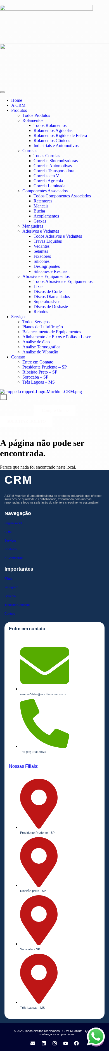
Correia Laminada (49, 185)
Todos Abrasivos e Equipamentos (63, 281)
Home (16, 100)
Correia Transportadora (54, 170)
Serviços (18, 316)
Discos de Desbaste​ (51, 306)
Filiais (8, 578)
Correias (29, 150)
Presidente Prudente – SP (44, 367)
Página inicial (13, 523)
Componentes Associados (45, 190)
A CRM (18, 105)
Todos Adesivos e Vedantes (58, 236)
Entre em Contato (37, 362)
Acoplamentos (46, 216)
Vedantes (41, 246)
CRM (7, 531)
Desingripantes (47, 266)
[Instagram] (54, 1043)
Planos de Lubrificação (42, 326)
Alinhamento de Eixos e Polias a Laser (56, 336)
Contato (18, 357)
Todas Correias (47, 155)
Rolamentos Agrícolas (53, 130)
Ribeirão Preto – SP (39, 372)
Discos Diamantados (52, 296)
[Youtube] (65, 1043)
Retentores (43, 201)
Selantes (41, 251)
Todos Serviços (35, 321)
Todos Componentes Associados (62, 195)
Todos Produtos (36, 115)
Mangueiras (32, 226)
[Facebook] (76, 1043)
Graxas (40, 221)
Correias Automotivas (53, 165)
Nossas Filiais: (23, 766)
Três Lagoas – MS (38, 382)
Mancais (41, 206)
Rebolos (41, 311)
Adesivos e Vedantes (40, 231)
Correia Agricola (48, 180)
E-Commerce (13, 557)
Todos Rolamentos (50, 125)
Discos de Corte (48, 291)
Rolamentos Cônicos (52, 140)
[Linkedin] (43, 1043)
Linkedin (10, 596)
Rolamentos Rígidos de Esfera (60, 135)
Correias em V (46, 175)
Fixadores (42, 256)
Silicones (41, 261)
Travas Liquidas (48, 241)
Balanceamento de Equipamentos (51, 331)
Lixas (38, 286)
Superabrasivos (47, 301)
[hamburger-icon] (2, 92)
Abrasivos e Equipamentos (46, 276)
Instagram (11, 587)
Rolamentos (32, 120)
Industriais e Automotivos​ (56, 145)
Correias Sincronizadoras (56, 160)
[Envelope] (32, 1043)
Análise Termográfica (41, 346)
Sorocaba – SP (35, 377)
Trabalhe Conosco (17, 604)
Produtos (19, 110)
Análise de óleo (36, 341)
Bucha (39, 211)
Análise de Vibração (40, 351)
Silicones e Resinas (50, 271)
